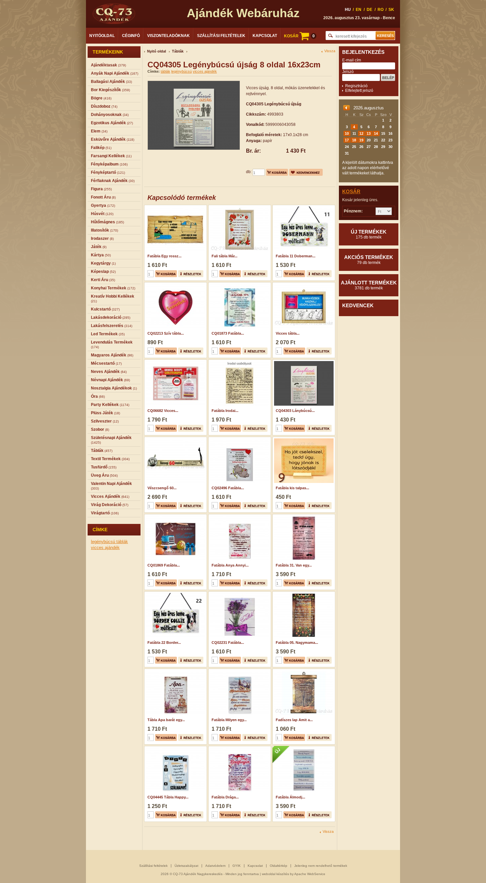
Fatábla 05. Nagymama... (297, 642)
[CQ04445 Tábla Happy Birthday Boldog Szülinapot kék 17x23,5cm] (174, 748)
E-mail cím (351, 60)
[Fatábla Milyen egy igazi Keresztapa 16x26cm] (238, 671)
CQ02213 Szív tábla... (165, 333)
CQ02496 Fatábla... (228, 488)
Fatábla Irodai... (225, 411)
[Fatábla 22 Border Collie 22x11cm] (174, 593)
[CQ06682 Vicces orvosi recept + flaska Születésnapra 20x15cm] (174, 361)
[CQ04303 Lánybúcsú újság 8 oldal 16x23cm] (303, 361)
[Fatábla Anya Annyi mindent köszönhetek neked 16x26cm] (238, 516)
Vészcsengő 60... (162, 488)
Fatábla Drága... (225, 797)
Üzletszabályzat (186, 865)
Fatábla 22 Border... (164, 642)
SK (391, 9)
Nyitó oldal (156, 51)
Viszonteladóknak (168, 35)
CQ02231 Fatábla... (228, 642)
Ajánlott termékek (369, 285)
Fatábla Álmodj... (290, 797)
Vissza (329, 51)
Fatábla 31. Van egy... (294, 565)
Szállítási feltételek (221, 35)
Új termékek (368, 234)
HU (348, 9)
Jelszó (348, 71)
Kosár (351, 191)
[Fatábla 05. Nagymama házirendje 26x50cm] (303, 593)
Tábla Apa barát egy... (166, 720)
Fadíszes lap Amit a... (294, 720)
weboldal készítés (275, 874)
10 (347, 133)
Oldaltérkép (278, 865)
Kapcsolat (265, 35)
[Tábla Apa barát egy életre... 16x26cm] (174, 671)
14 (376, 133)
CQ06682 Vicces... (162, 411)
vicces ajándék (105, 547)
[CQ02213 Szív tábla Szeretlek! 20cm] (174, 284)
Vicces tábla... (288, 333)
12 (361, 133)
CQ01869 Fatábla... (163, 565)
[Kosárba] (277, 172)
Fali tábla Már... (224, 256)
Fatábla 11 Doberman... (295, 256)
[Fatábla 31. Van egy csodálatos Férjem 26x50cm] (303, 516)
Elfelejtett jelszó (359, 90)
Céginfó (131, 35)
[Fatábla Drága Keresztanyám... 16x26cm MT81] (238, 748)
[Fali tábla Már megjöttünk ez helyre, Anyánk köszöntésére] (238, 207)
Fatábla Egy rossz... (164, 256)
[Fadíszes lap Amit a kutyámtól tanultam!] (303, 671)
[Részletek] (190, 273)
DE (369, 9)
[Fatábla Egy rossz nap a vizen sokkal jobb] (174, 207)
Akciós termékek (368, 259)
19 (361, 140)
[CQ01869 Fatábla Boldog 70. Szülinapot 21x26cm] (174, 516)
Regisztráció (356, 86)
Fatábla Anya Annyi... (230, 565)
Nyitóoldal (102, 35)
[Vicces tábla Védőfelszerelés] (303, 284)
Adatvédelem (215, 865)
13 (369, 133)
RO (381, 9)
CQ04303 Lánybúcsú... (295, 411)
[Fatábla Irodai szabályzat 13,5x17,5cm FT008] (238, 361)
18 (354, 140)
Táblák (177, 51)
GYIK (236, 865)
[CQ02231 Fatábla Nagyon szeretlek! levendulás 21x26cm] (238, 593)
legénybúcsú (103, 541)
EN (358, 9)
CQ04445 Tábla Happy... (167, 797)
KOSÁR (299, 36)
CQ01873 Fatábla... (228, 333)
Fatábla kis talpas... (292, 488)
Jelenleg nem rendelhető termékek (320, 865)
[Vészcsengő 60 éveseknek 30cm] (174, 439)
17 (347, 140)
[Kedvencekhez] (306, 172)
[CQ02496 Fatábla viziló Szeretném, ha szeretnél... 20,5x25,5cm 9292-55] (238, 439)
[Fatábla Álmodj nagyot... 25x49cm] (303, 748)
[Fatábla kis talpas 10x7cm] (303, 439)
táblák (122, 541)
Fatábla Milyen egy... (229, 720)
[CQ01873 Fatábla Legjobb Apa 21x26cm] (238, 284)
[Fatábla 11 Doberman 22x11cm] (303, 207)
